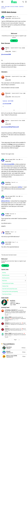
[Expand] (14, 110)
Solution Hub (5, 286)
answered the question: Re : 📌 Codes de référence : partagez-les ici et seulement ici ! (15, 335)
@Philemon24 (15, 127)
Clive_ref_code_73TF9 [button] (10, 159)
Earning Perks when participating (10, 291)
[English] (14, 2)
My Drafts (14, 280)
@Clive (20, 187)
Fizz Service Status (6, 294)
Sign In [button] (14, 40)
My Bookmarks (14, 275)
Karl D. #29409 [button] (8, 242)
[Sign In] (25, 2)
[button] (2, 17)
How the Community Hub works (9, 288)
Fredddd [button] (7, 213)
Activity (4, 272)
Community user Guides (8, 283)
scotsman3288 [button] (8, 16)
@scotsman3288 (6, 54)
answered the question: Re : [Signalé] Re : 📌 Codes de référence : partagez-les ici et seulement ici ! (15, 318)
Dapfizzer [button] (7, 47)
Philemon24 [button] (7, 76)
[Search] (23, 2)
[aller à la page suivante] (19, 339)
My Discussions (5, 278)
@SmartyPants (5, 201)
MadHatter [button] (7, 231)
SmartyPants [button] (8, 182)
